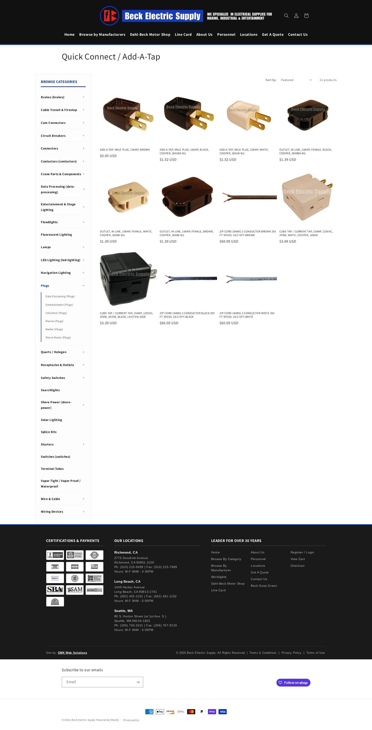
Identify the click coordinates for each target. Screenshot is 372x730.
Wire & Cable (50, 499)
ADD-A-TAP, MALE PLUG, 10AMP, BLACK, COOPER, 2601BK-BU (184, 151)
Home (215, 552)
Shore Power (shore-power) (56, 405)
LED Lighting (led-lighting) (61, 260)
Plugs (45, 285)
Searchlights (50, 390)
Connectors (49, 148)
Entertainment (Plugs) (59, 305)
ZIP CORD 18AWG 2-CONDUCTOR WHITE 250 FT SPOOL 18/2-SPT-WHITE (247, 315)
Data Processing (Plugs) (60, 296)
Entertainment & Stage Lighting (58, 207)
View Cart (298, 559)
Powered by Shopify (107, 719)
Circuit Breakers (53, 136)
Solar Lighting (51, 420)
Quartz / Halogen (53, 352)
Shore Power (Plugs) (58, 337)
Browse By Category (226, 559)
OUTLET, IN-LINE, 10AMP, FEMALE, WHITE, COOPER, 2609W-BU (126, 233)
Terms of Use (315, 652)
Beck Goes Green (264, 585)
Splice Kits (49, 432)
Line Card (218, 590)
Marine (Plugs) (55, 321)
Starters (47, 444)
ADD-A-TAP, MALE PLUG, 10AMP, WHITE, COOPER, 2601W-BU (244, 151)
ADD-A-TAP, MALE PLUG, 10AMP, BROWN (125, 149)
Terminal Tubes (52, 469)
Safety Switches (53, 378)
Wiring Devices (52, 511)
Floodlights (49, 222)
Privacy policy (131, 720)
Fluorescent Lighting (56, 234)
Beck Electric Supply (83, 719)
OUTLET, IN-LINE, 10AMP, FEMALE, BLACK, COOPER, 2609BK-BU (305, 151)
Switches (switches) (55, 456)
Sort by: (271, 80)
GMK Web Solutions (72, 652)
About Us (257, 552)
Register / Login (302, 552)
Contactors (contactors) (59, 161)
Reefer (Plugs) (54, 329)
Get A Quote (260, 572)
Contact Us (259, 579)
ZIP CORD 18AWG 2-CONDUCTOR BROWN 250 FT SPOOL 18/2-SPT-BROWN (248, 233)
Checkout (298, 565)
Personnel (258, 559)
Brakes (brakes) (53, 97)
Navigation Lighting (56, 273)
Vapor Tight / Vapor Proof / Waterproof (61, 483)
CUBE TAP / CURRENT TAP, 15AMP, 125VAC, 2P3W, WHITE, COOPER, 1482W (306, 233)
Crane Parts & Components (61, 174)
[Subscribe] (138, 682)
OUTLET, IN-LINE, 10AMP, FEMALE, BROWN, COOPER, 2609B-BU (187, 233)
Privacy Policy (292, 652)
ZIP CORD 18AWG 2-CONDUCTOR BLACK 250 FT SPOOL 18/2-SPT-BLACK (187, 315)
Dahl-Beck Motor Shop (228, 583)
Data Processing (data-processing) (58, 189)
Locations (258, 565)
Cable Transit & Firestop (59, 110)
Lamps (46, 247)
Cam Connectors (53, 123)
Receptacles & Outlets (57, 365)
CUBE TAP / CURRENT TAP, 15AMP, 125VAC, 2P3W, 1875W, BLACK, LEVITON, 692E (126, 315)
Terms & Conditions (263, 652)
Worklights (219, 577)
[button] (286, 16)
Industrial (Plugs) (56, 313)
